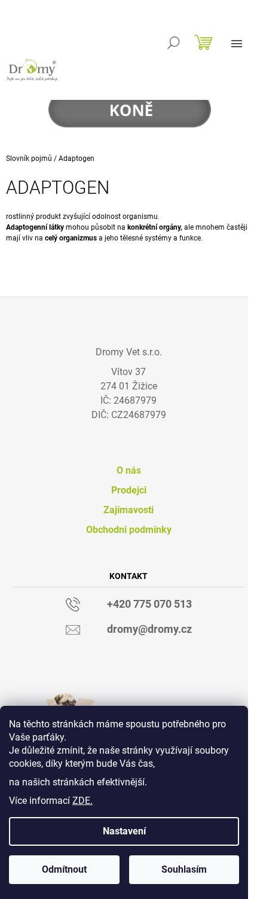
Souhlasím (184, 869)
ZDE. (82, 800)
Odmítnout (64, 869)
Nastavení (124, 831)
